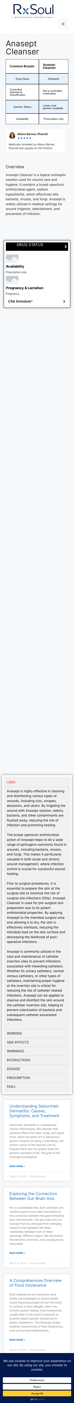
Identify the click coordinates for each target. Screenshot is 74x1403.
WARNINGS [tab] (15, 1051)
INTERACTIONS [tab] (18, 1060)
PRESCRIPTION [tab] (18, 1078)
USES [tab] (11, 782)
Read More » (17, 1166)
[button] (37, 302)
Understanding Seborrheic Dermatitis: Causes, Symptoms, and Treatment (34, 1111)
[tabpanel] (37, 908)
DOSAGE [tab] (13, 1069)
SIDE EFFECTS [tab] (18, 1042)
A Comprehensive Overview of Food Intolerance (35, 1283)
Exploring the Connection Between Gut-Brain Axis (33, 1196)
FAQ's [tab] (11, 1086)
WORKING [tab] (14, 1033)
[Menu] (63, 24)
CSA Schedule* (20, 301)
